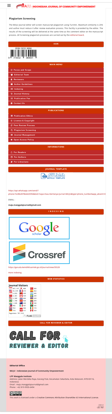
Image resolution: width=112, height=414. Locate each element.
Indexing (18, 89)
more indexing (15, 272)
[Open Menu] (9, 5)
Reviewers (18, 79)
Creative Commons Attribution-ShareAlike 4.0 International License (67, 397)
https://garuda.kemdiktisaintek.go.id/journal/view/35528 (34, 267)
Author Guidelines (23, 84)
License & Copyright (23, 121)
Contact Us (19, 103)
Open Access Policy (23, 140)
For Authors (19, 157)
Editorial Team (21, 75)
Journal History (21, 94)
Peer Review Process (24, 125)
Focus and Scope (22, 70)
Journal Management (24, 135)
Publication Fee (22, 98)
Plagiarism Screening (24, 130)
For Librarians (21, 162)
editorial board (77, 35)
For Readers (19, 152)
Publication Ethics (23, 116)
